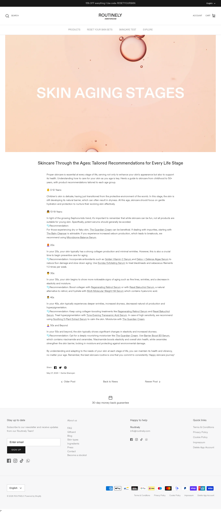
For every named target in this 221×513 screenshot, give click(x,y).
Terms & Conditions (203, 427)
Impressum (199, 442)
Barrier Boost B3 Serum (156, 335)
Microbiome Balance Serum (81, 237)
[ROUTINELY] (110, 16)
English (209, 3)
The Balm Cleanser (57, 233)
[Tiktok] (22, 461)
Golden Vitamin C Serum (118, 259)
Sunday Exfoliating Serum (111, 263)
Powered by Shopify (33, 496)
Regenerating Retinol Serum (106, 287)
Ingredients (73, 443)
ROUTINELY (19, 496)
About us (72, 420)
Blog (69, 435)
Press (70, 447)
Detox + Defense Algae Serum (153, 259)
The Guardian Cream (101, 229)
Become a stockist (77, 455)
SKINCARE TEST (127, 29)
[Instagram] (15, 461)
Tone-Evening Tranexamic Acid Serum (107, 315)
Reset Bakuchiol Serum (141, 287)
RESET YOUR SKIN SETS (99, 29)
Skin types (72, 439)
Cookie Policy (200, 437)
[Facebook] (9, 461)
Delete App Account (203, 447)
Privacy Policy (200, 432)
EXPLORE (148, 29)
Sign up (16, 450)
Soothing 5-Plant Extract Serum (70, 319)
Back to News (110, 381)
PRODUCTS (74, 29)
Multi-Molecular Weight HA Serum (105, 291)
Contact (71, 451)
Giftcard (71, 432)
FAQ (69, 428)
